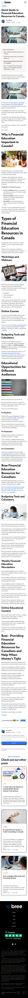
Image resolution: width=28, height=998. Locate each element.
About (14, 912)
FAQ (14, 919)
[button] (25, 2)
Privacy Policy (18, 992)
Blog (14, 916)
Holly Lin (10, 20)
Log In (14, 923)
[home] (6, 2)
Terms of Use (3, 750)
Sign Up (14, 926)
